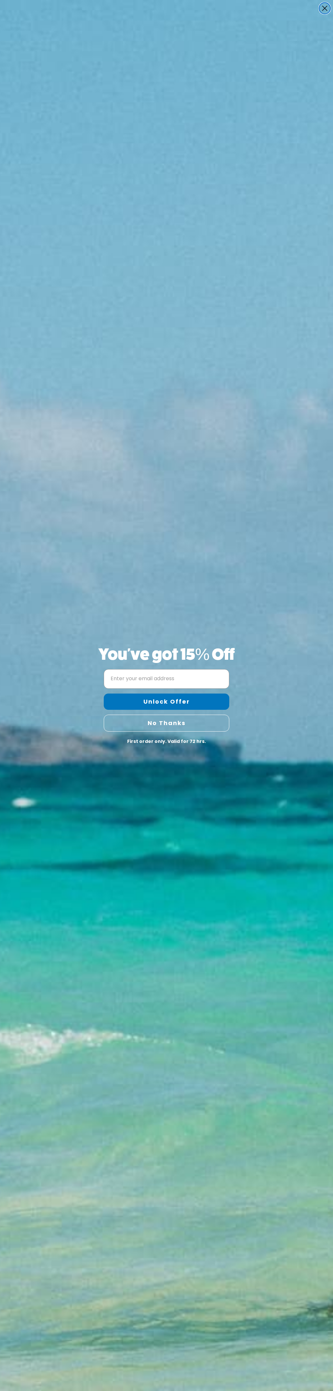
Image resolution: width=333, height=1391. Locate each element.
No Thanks (167, 723)
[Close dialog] (324, 8)
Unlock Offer (166, 701)
